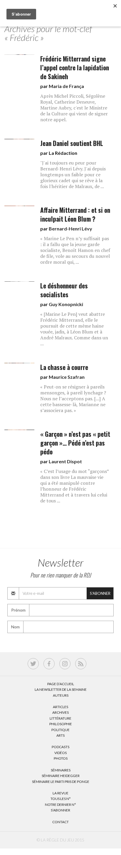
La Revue (60, 793)
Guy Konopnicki (66, 304)
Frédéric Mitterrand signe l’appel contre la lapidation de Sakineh (74, 67)
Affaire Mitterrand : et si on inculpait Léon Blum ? (75, 214)
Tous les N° (61, 798)
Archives (60, 712)
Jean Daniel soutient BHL (71, 143)
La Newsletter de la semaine (61, 689)
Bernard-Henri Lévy (70, 228)
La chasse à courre (64, 367)
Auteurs (60, 695)
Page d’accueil (60, 684)
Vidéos (60, 753)
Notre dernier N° (60, 804)
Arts (60, 735)
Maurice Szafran (67, 377)
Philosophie (60, 724)
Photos (61, 758)
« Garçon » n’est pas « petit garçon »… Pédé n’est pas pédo (75, 442)
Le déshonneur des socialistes (64, 290)
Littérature (60, 718)
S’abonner (60, 810)
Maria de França (66, 86)
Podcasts (60, 747)
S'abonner (100, 593)
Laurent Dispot (65, 461)
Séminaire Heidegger (61, 775)
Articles (60, 707)
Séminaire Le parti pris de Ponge (60, 781)
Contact (60, 822)
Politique (60, 730)
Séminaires (60, 770)
